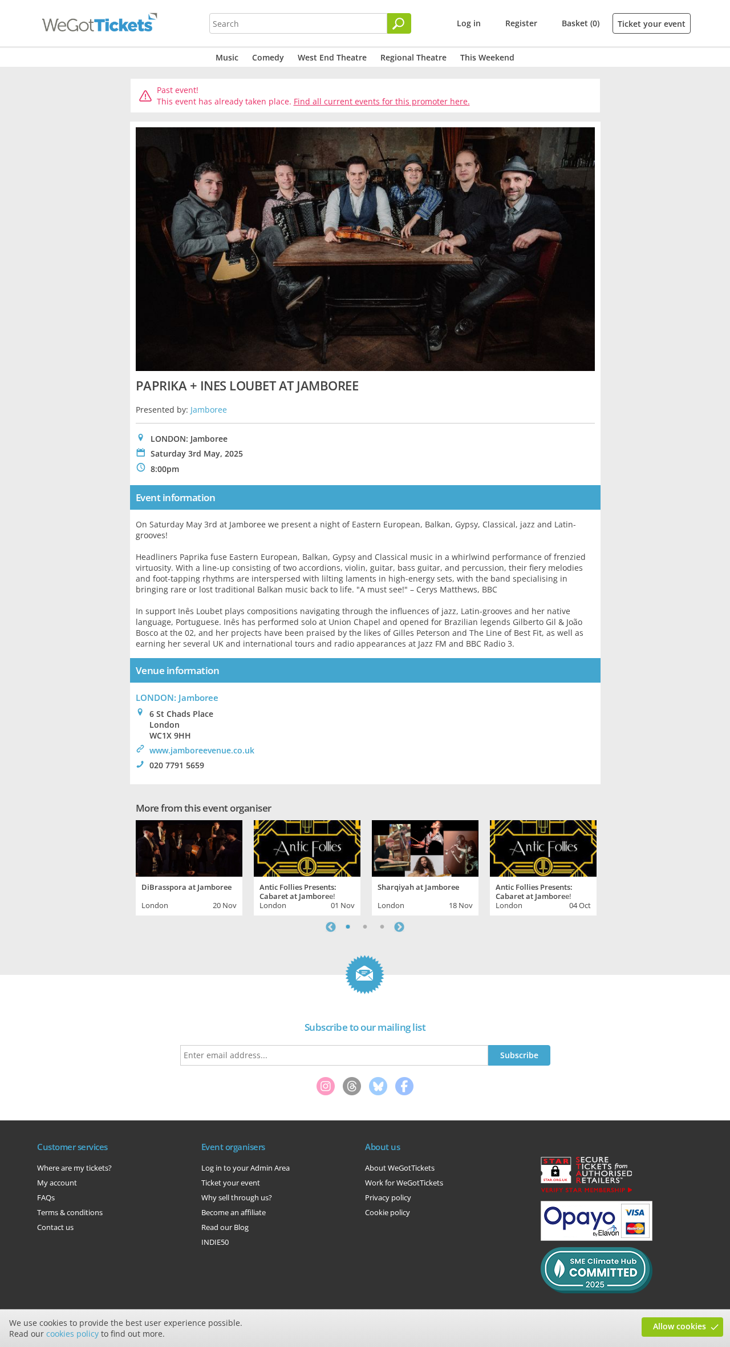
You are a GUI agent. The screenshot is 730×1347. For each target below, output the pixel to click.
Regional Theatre (413, 57)
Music (227, 57)
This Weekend (487, 57)
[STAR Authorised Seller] (586, 1192)
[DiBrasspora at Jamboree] (189, 847)
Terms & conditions (70, 1212)
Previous (330, 927)
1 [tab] (348, 927)
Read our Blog (225, 1227)
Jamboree (208, 409)
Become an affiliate (233, 1212)
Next (399, 927)
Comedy (268, 57)
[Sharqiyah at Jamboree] (425, 847)
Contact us (55, 1227)
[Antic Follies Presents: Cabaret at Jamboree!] (307, 847)
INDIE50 (215, 1242)
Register (521, 23)
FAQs (46, 1197)
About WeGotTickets (400, 1168)
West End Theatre (332, 57)
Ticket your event (652, 23)
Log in (469, 23)
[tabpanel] (189, 866)
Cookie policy (387, 1212)
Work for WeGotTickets (404, 1182)
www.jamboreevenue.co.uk (201, 750)
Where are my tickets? (74, 1168)
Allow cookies (679, 1326)
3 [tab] (382, 927)
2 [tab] (365, 927)
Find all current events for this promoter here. (382, 101)
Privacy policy (388, 1197)
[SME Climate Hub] (596, 1290)
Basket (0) (580, 23)
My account (57, 1182)
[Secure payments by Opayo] (596, 1238)
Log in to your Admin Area (245, 1168)
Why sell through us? (236, 1197)
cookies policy (72, 1333)
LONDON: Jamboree (177, 697)
